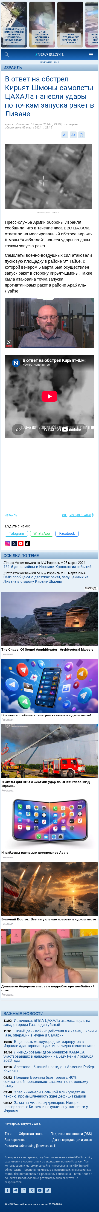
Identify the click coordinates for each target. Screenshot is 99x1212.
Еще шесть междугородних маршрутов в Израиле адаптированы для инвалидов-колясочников (49, 1044)
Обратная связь (31, 1134)
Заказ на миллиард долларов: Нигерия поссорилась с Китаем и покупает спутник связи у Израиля (45, 1107)
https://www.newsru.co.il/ (25, 563)
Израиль (12, 67)
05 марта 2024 (74, 563)
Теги (8, 1134)
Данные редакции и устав (72, 1140)
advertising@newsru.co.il (37, 1146)
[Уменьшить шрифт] (64, 134)
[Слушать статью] (86, 134)
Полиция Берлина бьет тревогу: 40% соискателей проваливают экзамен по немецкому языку (45, 1081)
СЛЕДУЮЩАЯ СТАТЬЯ (76, 515)
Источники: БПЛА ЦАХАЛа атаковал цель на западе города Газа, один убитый (46, 1023)
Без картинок (15, 1140)
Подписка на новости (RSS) (71, 1134)
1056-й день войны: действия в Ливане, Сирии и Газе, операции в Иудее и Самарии (50, 1033)
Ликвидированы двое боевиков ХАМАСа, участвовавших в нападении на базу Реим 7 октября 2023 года (48, 1056)
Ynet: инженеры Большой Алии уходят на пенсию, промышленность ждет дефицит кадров (44, 1094)
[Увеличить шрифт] (73, 134)
